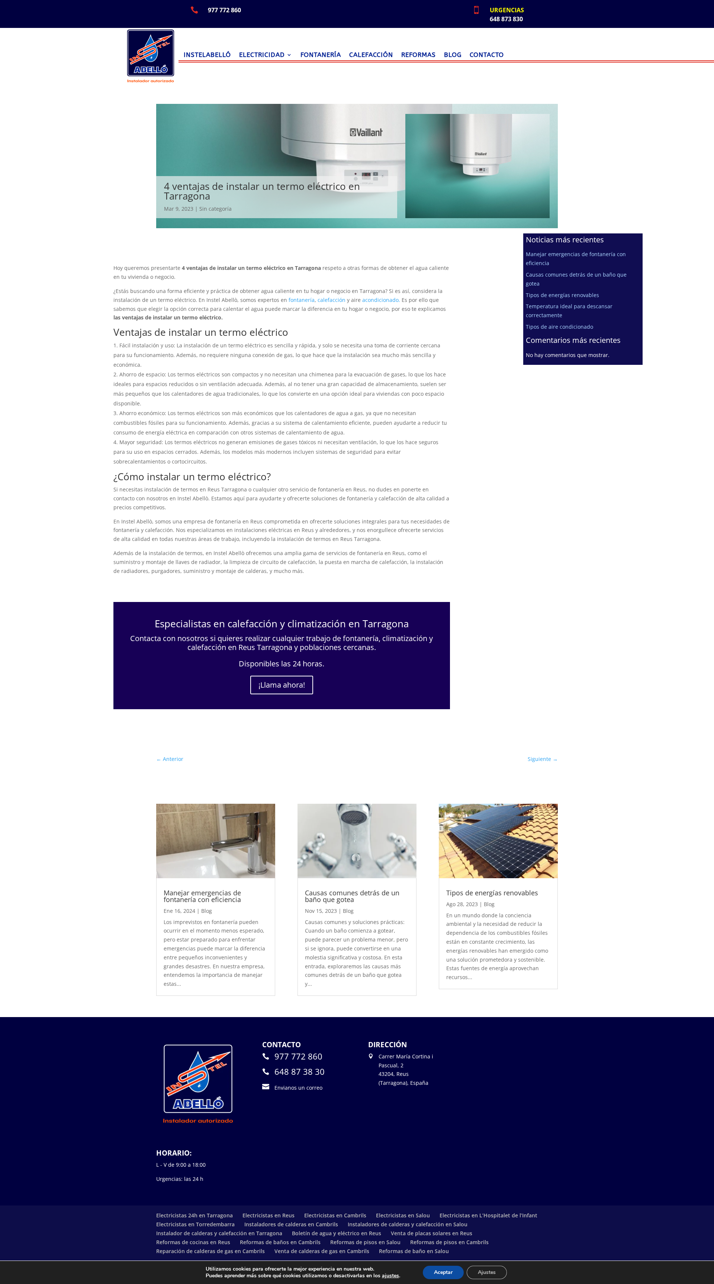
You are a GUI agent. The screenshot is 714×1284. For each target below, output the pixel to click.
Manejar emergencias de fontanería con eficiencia (202, 896)
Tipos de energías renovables (562, 295)
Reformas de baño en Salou (414, 1251)
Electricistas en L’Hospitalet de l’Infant (488, 1215)
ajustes (390, 1275)
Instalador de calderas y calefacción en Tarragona (219, 1233)
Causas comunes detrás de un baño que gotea (352, 896)
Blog (452, 55)
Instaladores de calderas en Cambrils (291, 1224)
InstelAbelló (207, 55)
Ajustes (487, 1272)
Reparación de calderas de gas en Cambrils (210, 1251)
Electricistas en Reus (268, 1215)
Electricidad (262, 55)
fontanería (302, 299)
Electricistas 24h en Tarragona (194, 1215)
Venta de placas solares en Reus (431, 1233)
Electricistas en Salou (403, 1215)
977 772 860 (298, 1056)
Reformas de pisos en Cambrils (449, 1242)
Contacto (487, 55)
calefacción (331, 299)
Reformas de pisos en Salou (365, 1242)
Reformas (418, 55)
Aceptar (443, 1272)
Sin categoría (215, 208)
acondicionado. (381, 299)
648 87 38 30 (299, 1071)
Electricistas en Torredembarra (195, 1224)
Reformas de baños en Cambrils (280, 1242)
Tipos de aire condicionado (559, 326)
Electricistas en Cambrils (335, 1215)
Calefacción (371, 55)
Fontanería (320, 55)
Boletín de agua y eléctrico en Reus (336, 1233)
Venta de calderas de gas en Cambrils (321, 1251)
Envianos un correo (298, 1087)
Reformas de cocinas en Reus (193, 1242)
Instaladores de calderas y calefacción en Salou (407, 1224)
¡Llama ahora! (281, 685)
